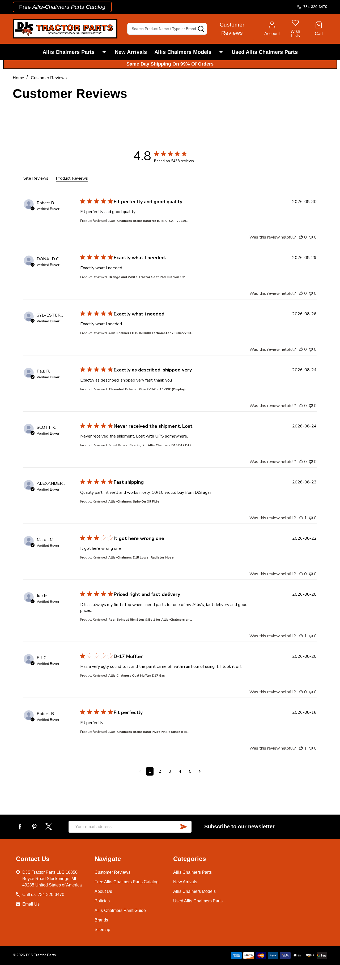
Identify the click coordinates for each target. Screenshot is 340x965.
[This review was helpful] (301, 237)
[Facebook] (20, 826)
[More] (104, 52)
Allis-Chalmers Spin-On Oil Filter (134, 501)
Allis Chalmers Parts (68, 52)
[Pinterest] (34, 826)
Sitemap (102, 929)
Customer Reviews (112, 872)
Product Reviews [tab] (72, 178)
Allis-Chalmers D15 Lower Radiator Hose (141, 557)
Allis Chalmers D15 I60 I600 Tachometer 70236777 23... (150, 333)
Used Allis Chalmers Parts (265, 52)
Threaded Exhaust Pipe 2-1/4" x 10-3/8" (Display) (147, 389)
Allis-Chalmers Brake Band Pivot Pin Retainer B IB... (148, 732)
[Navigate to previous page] (140, 771)
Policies (102, 901)
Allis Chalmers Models (182, 52)
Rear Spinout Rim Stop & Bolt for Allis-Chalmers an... (150, 619)
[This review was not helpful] (311, 237)
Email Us (31, 904)
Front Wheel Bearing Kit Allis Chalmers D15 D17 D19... (151, 445)
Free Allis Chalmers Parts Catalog (127, 882)
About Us (103, 891)
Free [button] (62, 7)
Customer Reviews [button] (232, 28)
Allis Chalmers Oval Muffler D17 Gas (136, 675)
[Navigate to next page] (200, 771)
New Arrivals (131, 52)
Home (18, 78)
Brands (101, 920)
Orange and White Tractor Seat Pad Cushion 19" (146, 277)
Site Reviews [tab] (35, 178)
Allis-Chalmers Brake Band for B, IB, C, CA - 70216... (148, 221)
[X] (48, 826)
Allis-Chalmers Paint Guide (120, 910)
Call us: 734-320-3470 (43, 894)
